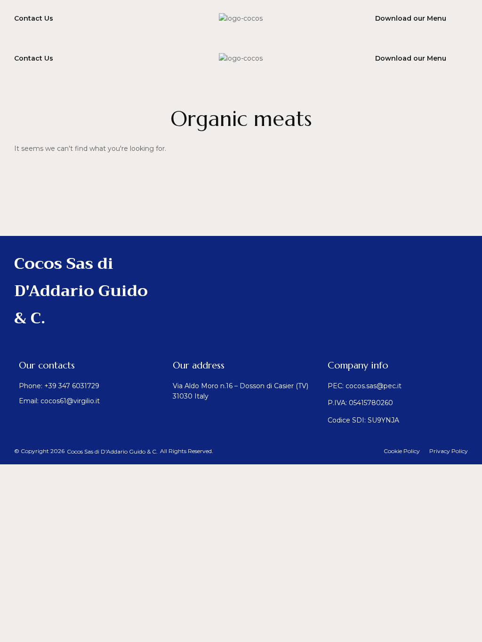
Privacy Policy (448, 450)
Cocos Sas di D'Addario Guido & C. (81, 291)
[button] (112, 451)
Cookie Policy (402, 450)
